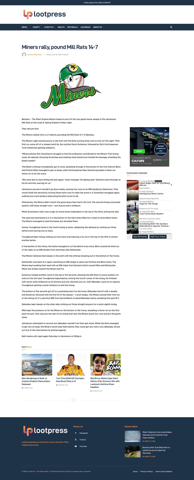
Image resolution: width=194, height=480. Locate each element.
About (135, 471)
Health (61, 27)
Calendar (85, 27)
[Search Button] (171, 27)
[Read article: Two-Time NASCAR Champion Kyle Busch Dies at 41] (71, 365)
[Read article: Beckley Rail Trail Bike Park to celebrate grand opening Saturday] (133, 451)
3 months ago (62, 385)
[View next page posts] (74, 400)
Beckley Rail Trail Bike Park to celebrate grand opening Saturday (156, 450)
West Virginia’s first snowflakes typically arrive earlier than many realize (157, 435)
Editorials (72, 27)
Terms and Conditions (164, 471)
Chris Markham (36, 54)
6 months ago (97, 391)
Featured (28, 373)
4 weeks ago (27, 388)
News (24, 27)
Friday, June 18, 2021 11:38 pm (57, 54)
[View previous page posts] (69, 400)
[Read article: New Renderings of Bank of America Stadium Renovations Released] (37, 365)
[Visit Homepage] (44, 14)
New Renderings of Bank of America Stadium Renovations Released (36, 381)
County (36, 27)
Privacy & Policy (146, 471)
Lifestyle (48, 27)
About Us (97, 27)
